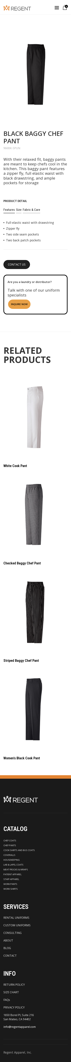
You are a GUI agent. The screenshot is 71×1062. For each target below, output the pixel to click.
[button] (56, 7)
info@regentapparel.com (19, 1027)
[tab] (9, 209)
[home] (20, 7)
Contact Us (17, 264)
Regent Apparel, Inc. (17, 1052)
